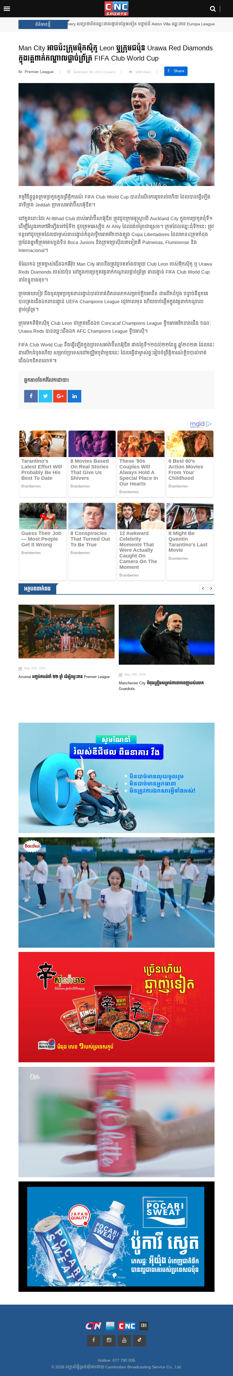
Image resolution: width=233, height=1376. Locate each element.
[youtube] (124, 1340)
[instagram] (109, 1340)
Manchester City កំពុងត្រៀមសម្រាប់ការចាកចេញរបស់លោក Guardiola (60, 686)
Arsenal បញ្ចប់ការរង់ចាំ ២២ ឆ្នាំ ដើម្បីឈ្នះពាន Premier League (125, 24)
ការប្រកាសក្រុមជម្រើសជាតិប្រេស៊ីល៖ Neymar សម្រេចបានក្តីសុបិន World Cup (164, 679)
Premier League (39, 72)
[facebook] (93, 1340)
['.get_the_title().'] (66, 635)
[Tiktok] (139, 1340)
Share (179, 71)
